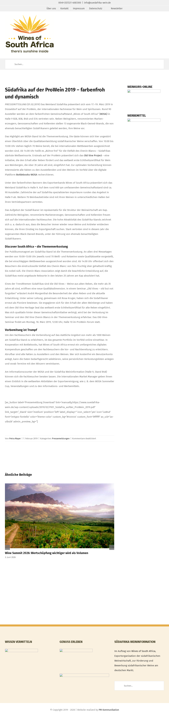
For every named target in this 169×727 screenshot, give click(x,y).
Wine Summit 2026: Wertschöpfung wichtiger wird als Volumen (46, 553)
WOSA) (103, 113)
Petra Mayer (15, 438)
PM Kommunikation (109, 709)
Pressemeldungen (61, 438)
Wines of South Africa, (143, 651)
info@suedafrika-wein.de (97, 2)
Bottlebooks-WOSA (26, 174)
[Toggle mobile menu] (162, 20)
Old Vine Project (93, 155)
